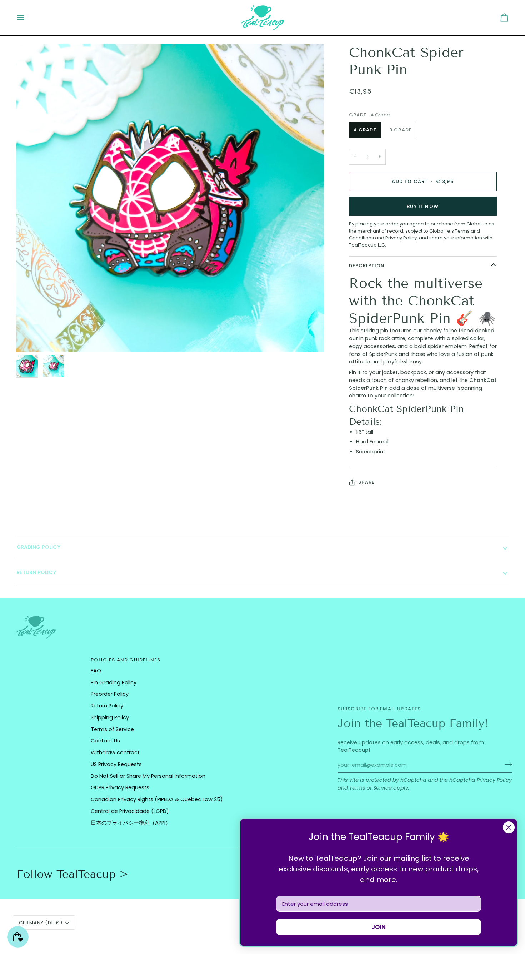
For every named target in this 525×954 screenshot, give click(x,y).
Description (367, 265)
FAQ (96, 670)
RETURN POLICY (36, 572)
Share (366, 482)
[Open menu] (27, 17)
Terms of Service (370, 787)
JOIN (378, 927)
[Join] (506, 764)
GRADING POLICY (38, 547)
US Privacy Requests (116, 764)
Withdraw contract (115, 752)
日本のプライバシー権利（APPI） (131, 822)
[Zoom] (30, 338)
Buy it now (423, 206)
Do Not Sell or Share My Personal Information (148, 776)
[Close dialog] (508, 827)
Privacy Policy (494, 780)
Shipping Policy (110, 717)
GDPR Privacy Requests (120, 787)
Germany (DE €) (40, 922)
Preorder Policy (110, 693)
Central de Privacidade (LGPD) (130, 811)
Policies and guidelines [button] (125, 659)
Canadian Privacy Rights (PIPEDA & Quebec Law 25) (157, 799)
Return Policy (107, 705)
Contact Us (105, 740)
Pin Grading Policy (113, 682)
